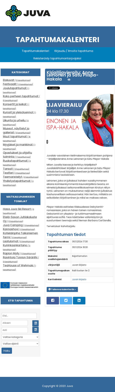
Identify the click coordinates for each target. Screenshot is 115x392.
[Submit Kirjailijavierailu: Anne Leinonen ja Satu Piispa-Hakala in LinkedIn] (79, 300)
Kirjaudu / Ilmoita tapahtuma (74, 51)
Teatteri (16, 173)
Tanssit (16, 169)
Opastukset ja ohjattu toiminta (17, 155)
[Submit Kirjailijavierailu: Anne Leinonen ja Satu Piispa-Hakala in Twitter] (66, 300)
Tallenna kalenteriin (63, 289)
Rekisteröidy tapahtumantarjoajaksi (57, 58)
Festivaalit (18, 84)
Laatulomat (19, 241)
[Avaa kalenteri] (35, 323)
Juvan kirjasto (79, 279)
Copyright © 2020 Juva (57, 386)
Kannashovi (19, 229)
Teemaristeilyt (20, 177)
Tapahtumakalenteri (35, 51)
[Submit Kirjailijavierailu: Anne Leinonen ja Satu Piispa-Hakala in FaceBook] (53, 300)
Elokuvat (17, 80)
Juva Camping (21, 225)
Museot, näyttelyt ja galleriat (16, 130)
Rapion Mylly (19, 253)
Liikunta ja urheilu (16, 122)
